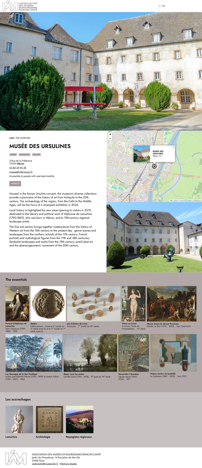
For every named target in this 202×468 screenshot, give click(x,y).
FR (160, 6)
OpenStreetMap (186, 201)
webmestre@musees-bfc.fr (45, 464)
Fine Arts (36, 154)
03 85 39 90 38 (17, 168)
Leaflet (174, 201)
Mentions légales (68, 464)
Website (15, 183)
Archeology (25, 154)
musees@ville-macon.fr (21, 172)
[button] (154, 166)
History (13, 154)
